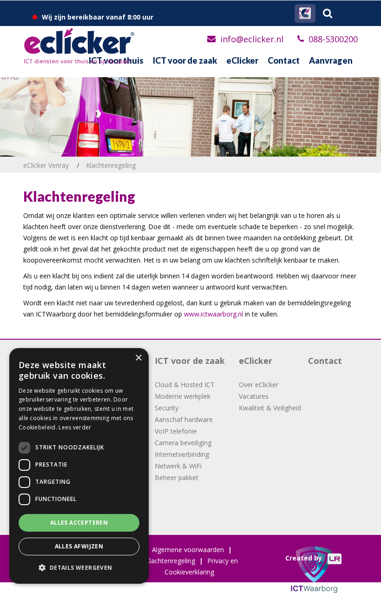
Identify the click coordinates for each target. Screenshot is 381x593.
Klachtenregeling (170, 560)
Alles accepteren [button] (79, 523)
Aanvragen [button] (331, 60)
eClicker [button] (242, 60)
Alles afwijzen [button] (79, 546)
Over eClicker (258, 384)
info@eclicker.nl (251, 39)
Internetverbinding (182, 454)
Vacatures (254, 396)
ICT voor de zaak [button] (185, 60)
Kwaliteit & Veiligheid (270, 407)
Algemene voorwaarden (188, 549)
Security (166, 407)
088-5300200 (333, 39)
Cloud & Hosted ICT (185, 384)
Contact (284, 60)
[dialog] (79, 466)
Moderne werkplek (182, 396)
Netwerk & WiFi (178, 465)
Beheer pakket (176, 477)
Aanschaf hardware (184, 419)
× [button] (138, 358)
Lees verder (75, 427)
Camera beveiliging (183, 442)
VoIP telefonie (176, 431)
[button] (79, 567)
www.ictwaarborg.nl (213, 314)
